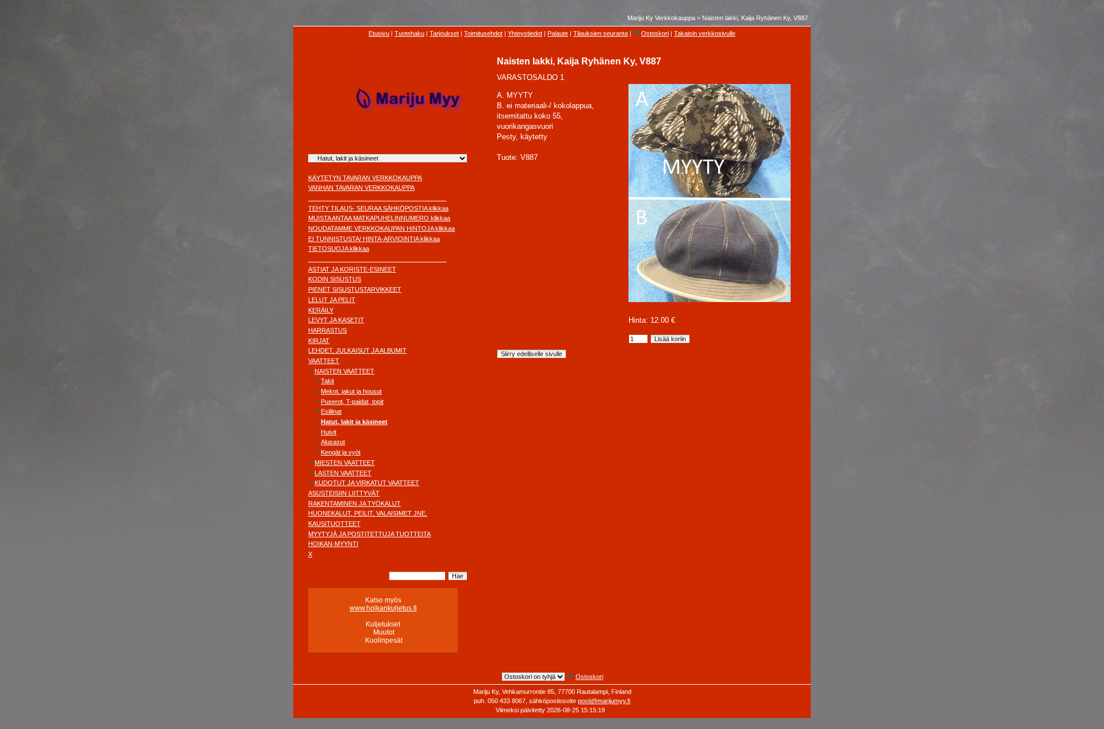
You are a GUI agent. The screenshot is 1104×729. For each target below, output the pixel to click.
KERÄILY (321, 310)
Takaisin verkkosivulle (704, 33)
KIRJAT (318, 340)
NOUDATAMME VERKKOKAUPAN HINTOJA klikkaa (381, 228)
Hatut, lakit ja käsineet (354, 421)
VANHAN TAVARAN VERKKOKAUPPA (361, 187)
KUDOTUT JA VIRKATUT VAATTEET (367, 482)
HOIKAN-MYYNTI (333, 543)
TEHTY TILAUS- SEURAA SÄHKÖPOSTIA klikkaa (378, 208)
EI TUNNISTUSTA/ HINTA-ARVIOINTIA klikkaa (374, 238)
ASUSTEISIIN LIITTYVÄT (343, 493)
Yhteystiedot (525, 33)
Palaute (557, 33)
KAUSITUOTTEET (334, 523)
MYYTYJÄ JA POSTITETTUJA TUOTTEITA (369, 533)
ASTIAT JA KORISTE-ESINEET (352, 269)
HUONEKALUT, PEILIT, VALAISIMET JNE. (367, 513)
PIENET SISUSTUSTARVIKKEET (354, 289)
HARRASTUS (327, 330)
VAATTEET (323, 360)
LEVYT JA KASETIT (336, 319)
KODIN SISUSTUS (334, 279)
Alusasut (333, 441)
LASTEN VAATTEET (343, 473)
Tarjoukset (444, 33)
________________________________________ (377, 197)
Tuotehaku (409, 33)
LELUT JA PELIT (331, 299)
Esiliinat (331, 411)
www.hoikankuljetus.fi (383, 608)
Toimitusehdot (483, 33)
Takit (327, 380)
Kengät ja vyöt (341, 452)
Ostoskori (655, 33)
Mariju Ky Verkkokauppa (661, 17)
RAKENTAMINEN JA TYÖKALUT (354, 503)
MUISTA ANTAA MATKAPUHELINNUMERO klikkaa (379, 218)
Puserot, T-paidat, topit (352, 401)
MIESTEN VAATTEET (345, 462)
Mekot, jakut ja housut (351, 391)
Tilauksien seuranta (600, 33)
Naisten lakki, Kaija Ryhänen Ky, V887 (755, 17)
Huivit (328, 432)
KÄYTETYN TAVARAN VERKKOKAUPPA (365, 177)
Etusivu (379, 33)
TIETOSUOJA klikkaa (338, 248)
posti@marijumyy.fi (604, 700)
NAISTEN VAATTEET (344, 371)
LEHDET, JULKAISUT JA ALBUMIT (357, 350)
